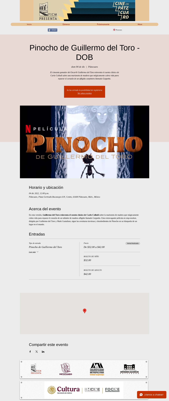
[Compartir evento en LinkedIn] (43, 352)
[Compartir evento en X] (36, 352)
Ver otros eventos (85, 93)
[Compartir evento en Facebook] (30, 352)
